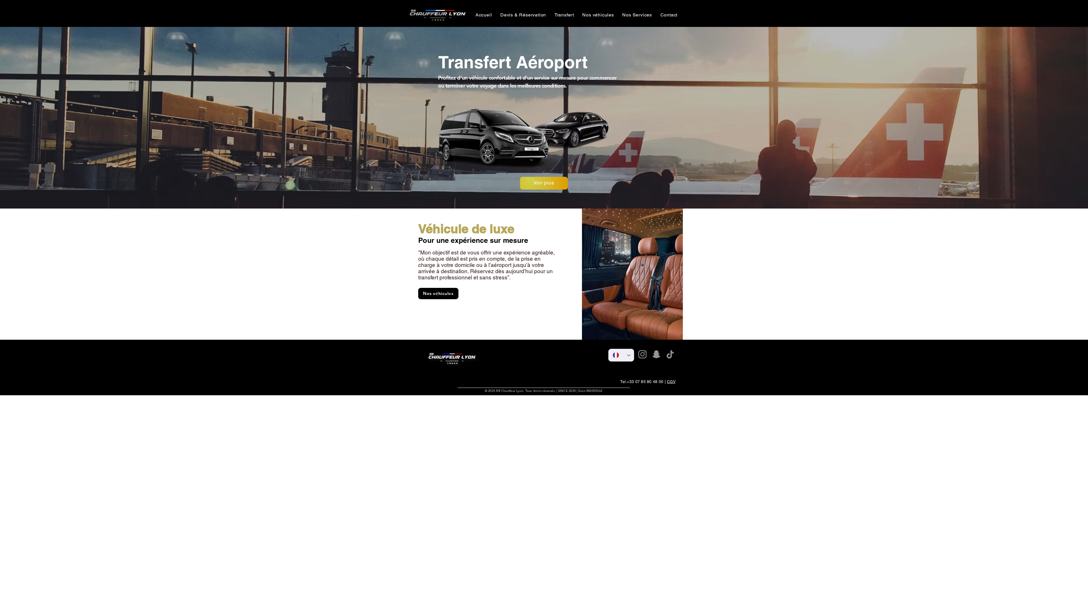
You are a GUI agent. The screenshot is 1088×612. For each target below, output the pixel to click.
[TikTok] (670, 354)
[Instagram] (642, 354)
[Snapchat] (656, 354)
